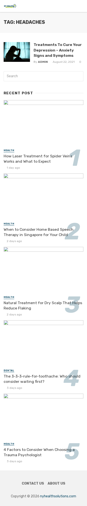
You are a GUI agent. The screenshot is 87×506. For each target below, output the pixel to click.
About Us (56, 483)
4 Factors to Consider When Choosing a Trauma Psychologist (39, 452)
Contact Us (33, 483)
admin (43, 62)
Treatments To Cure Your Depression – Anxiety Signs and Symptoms (58, 50)
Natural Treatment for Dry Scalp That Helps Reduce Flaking (43, 305)
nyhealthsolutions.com (58, 496)
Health (9, 150)
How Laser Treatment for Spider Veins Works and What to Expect (38, 159)
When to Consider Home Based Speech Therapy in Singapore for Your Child (38, 232)
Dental (9, 370)
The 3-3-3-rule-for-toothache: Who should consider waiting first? (42, 379)
